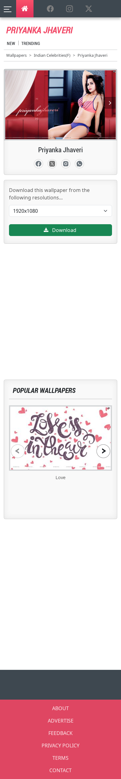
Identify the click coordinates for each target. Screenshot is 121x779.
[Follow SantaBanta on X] (88, 9)
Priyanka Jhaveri (92, 55)
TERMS (60, 758)
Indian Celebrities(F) (52, 55)
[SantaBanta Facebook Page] (50, 9)
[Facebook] (38, 163)
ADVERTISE (61, 720)
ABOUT (60, 708)
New (11, 43)
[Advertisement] (60, 304)
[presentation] (18, 451)
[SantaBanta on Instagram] (69, 9)
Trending (30, 43)
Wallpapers (16, 55)
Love (60, 477)
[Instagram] (65, 163)
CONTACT (60, 770)
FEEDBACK (60, 733)
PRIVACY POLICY (60, 745)
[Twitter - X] (52, 163)
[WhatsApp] (79, 163)
